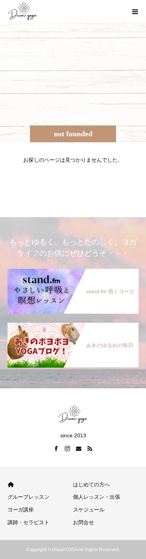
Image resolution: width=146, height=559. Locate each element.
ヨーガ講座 (20, 510)
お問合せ (83, 522)
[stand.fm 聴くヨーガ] (73, 271)
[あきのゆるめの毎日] (73, 325)
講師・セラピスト (28, 522)
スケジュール (88, 510)
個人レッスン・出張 (96, 497)
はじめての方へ (91, 484)
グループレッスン (28, 497)
